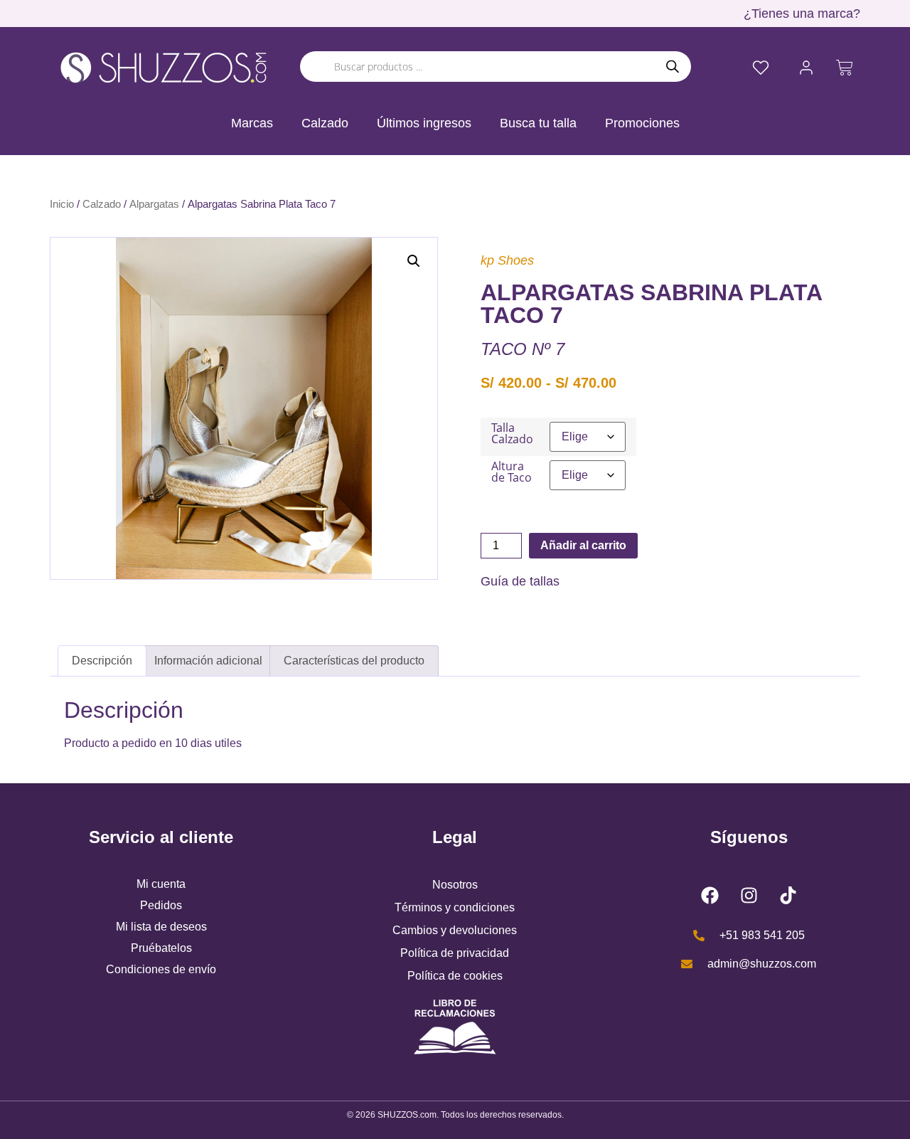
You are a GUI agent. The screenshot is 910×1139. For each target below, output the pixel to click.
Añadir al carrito (583, 545)
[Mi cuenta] (806, 67)
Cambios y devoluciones (454, 930)
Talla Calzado (512, 433)
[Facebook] (709, 895)
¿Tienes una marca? (802, 13)
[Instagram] (748, 895)
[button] (414, 261)
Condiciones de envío (161, 969)
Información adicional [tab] (208, 661)
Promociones (642, 123)
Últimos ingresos (424, 123)
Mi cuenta (161, 884)
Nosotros (455, 885)
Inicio (62, 204)
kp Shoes (507, 260)
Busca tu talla (538, 123)
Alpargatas (154, 204)
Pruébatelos (161, 948)
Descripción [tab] (102, 661)
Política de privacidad (454, 953)
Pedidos (161, 905)
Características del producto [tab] (354, 661)
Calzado (324, 123)
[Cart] (844, 67)
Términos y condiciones (455, 907)
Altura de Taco (511, 471)
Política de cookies (455, 976)
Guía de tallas (520, 581)
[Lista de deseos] (760, 67)
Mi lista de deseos (161, 927)
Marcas (252, 123)
